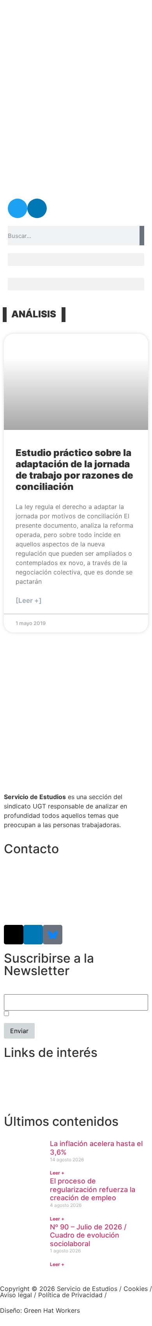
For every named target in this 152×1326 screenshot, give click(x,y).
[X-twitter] (13, 934)
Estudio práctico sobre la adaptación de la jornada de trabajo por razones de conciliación (74, 469)
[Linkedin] (37, 208)
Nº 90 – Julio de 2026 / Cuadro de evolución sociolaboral (88, 1235)
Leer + (57, 1173)
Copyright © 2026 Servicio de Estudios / (62, 1289)
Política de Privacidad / (72, 1295)
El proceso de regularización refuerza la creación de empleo (92, 1189)
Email (12, 990)
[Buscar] (142, 235)
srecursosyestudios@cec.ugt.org (52, 907)
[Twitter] (17, 208)
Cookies (136, 1289)
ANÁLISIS (33, 314)
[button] (76, 259)
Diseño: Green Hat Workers (40, 1310)
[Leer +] (29, 600)
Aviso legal (16, 1295)
